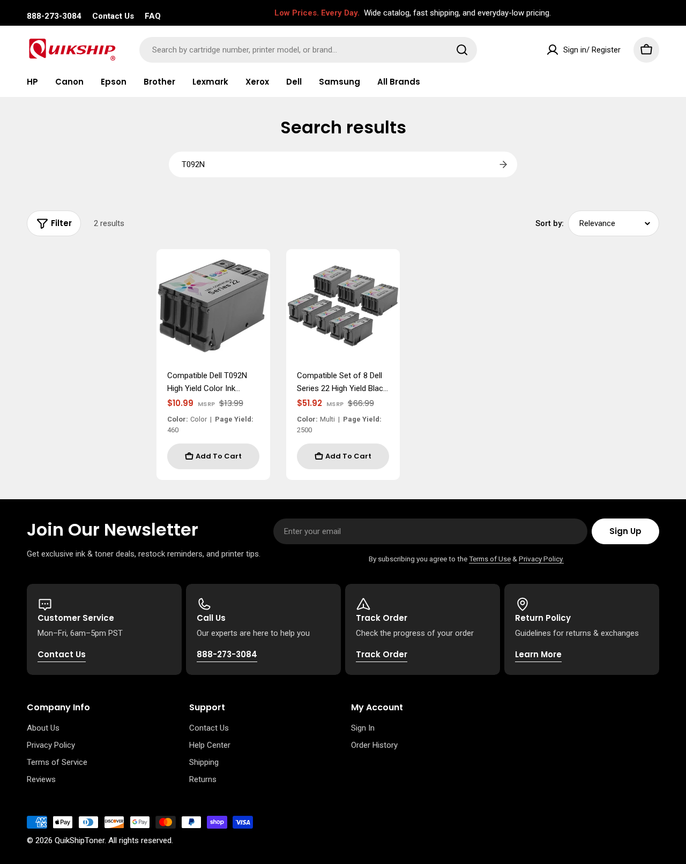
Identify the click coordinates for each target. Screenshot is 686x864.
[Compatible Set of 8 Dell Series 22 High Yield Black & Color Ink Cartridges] (343, 306)
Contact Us (113, 16)
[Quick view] (254, 273)
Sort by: (549, 223)
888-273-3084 (54, 16)
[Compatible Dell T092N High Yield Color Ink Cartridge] (213, 306)
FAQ (153, 16)
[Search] (462, 49)
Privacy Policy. (541, 558)
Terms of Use (490, 558)
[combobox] (308, 50)
